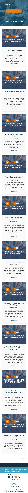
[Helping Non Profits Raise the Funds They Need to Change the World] (14, 379)
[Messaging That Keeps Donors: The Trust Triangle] (14, 291)
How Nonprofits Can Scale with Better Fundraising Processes (14, 176)
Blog (16, 469)
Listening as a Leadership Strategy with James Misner (14, 436)
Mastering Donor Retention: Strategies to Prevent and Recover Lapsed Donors (14, 348)
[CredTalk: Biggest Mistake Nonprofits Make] (14, 80)
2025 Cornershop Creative (18, 491)
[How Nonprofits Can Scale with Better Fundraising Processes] (14, 164)
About (12, 469)
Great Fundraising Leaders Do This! (14, 262)
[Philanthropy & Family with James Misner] (14, 123)
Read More (14, 66)
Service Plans (5, 469)
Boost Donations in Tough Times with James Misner (14, 218)
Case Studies (22, 469)
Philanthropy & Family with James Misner (14, 135)
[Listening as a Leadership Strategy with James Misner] (14, 423)
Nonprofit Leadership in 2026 (14, 50)
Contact (20, 471)
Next (23, 458)
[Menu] (25, 2)
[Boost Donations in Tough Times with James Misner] (14, 205)
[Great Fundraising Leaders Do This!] (14, 250)
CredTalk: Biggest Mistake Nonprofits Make (14, 92)
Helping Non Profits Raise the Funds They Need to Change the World (14, 391)
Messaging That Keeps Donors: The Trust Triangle (14, 304)
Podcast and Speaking (11, 471)
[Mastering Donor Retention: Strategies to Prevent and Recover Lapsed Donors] (14, 334)
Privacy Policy (7, 491)
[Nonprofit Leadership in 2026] (14, 38)
